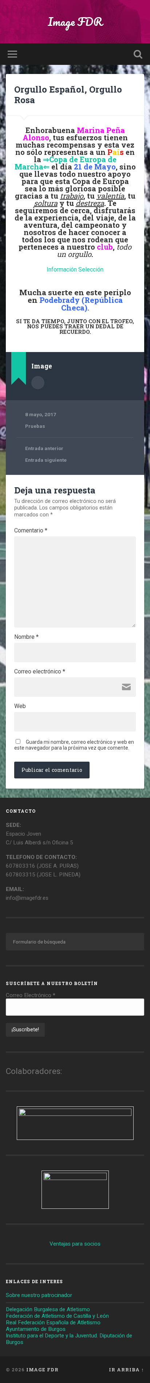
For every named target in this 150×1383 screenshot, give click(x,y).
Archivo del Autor (37, 382)
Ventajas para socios (75, 1244)
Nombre (26, 637)
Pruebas (35, 426)
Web (20, 706)
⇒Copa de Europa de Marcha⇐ (66, 163)
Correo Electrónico (30, 995)
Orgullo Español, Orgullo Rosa (68, 94)
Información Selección (75, 269)
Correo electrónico (39, 672)
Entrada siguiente (46, 460)
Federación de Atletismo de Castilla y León (57, 1316)
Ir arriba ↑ (126, 1369)
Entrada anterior (44, 448)
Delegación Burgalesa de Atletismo (48, 1309)
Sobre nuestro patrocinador (39, 1295)
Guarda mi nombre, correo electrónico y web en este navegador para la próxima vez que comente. (74, 745)
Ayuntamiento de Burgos (36, 1329)
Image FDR (75, 22)
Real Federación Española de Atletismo (53, 1322)
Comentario (30, 531)
